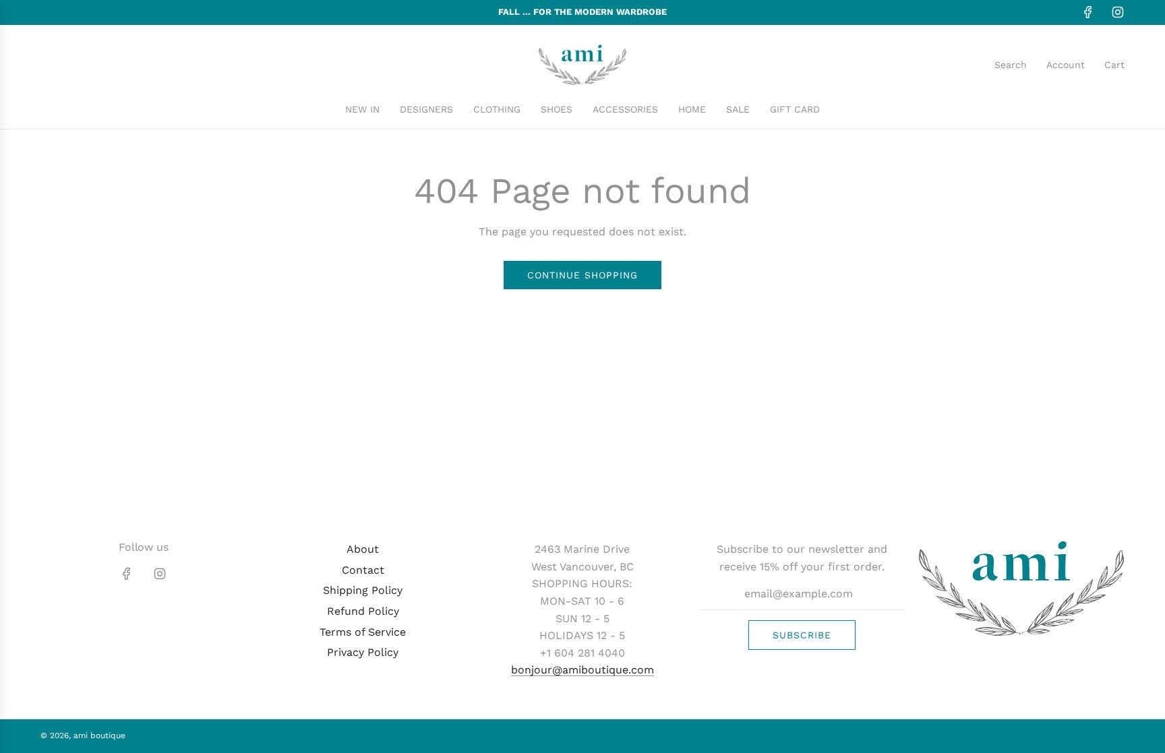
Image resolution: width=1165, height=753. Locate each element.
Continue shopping (582, 275)
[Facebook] (1088, 12)
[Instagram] (1118, 12)
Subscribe (802, 635)
